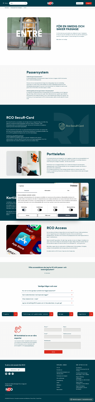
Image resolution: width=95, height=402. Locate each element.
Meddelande (47, 340)
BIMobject (59, 385)
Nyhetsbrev (79, 3)
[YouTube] (6, 374)
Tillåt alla (67, 215)
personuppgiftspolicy (29, 345)
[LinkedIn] (9, 374)
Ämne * (46, 326)
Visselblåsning (60, 380)
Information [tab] (47, 190)
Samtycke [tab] (26, 190)
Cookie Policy (38, 398)
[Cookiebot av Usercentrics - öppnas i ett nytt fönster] (71, 186)
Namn (64, 326)
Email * (46, 333)
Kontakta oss (59, 369)
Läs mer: (48, 273)
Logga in (89, 3)
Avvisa (27, 215)
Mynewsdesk (59, 389)
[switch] (40, 210)
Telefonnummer (67, 333)
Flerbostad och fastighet (16, 7)
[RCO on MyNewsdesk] (13, 374)
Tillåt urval (47, 215)
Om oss (58, 367)
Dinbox (58, 387)
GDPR (58, 382)
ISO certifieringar (60, 378)
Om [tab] (68, 190)
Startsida (7, 7)
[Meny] (3, 3)
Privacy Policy (32, 398)
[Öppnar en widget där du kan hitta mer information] (81, 399)
